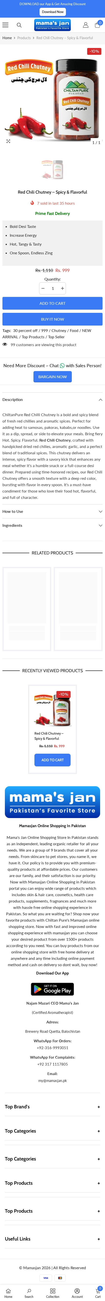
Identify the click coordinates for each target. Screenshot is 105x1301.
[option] (52, 97)
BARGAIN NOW (52, 376)
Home (7, 38)
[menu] (5, 25)
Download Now (52, 12)
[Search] (19, 25)
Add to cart (52, 303)
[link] (27, 628)
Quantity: (52, 279)
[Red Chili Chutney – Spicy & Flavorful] (52, 709)
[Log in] (85, 25)
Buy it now (52, 319)
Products (24, 38)
